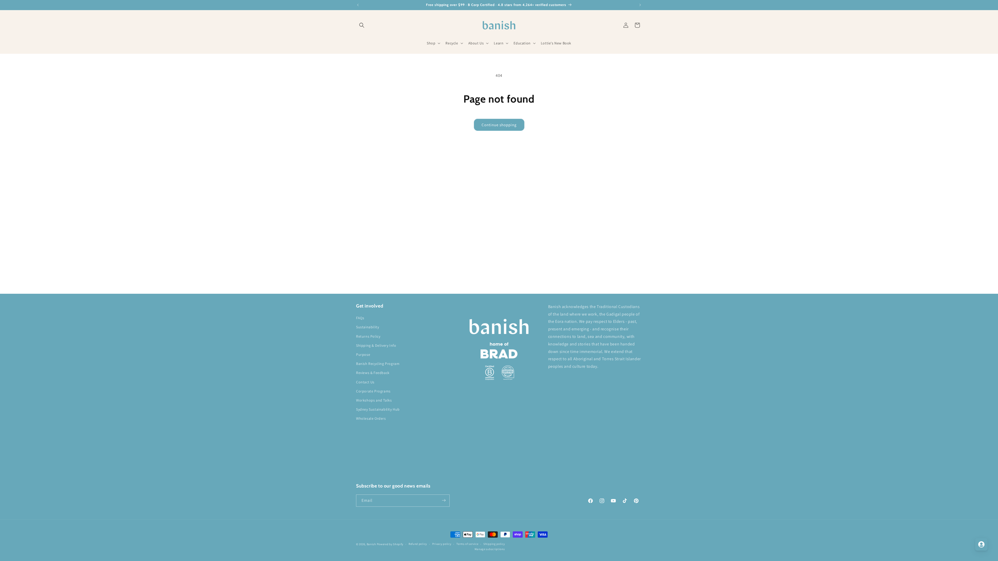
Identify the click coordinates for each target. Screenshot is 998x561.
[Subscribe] (443, 500)
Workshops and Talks (374, 400)
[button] (361, 25)
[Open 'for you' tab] (981, 544)
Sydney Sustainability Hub (378, 409)
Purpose (363, 354)
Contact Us (365, 382)
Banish (371, 544)
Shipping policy (494, 544)
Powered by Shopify (390, 544)
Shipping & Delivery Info (376, 345)
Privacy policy (441, 544)
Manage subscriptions (490, 549)
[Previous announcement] (358, 5)
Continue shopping (499, 124)
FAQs (360, 318)
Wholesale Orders (371, 418)
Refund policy (418, 544)
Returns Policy (368, 336)
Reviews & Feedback (373, 373)
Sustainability (367, 327)
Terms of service (467, 544)
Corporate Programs (373, 391)
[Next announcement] (640, 5)
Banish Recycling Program (377, 363)
